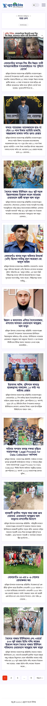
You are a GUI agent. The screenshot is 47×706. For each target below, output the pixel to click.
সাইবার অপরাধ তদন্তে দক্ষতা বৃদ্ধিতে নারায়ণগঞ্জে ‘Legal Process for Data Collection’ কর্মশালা (23, 451)
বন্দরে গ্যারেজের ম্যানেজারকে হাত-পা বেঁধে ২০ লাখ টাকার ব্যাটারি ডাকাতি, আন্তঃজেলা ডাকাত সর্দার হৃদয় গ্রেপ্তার (23, 130)
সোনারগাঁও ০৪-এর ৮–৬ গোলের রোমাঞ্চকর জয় (23, 579)
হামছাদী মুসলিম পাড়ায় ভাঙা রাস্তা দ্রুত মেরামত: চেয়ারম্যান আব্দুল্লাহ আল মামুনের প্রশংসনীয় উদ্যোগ (23, 516)
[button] (35, 5)
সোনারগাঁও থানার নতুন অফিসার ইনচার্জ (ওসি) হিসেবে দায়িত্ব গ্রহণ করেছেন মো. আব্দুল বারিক (23, 259)
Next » (40, 678)
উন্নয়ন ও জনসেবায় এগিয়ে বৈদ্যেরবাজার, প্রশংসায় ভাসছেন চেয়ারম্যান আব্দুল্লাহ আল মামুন (23, 323)
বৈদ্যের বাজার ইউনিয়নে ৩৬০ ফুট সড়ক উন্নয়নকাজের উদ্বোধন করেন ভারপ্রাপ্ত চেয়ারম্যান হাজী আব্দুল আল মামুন (23, 194)
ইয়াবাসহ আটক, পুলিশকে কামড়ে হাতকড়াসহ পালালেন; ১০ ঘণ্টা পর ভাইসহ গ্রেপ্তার (23, 387)
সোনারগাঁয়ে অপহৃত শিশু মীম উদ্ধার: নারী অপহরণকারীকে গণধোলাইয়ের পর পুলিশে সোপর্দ (23, 66)
